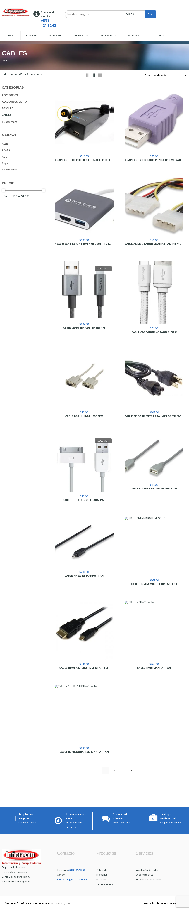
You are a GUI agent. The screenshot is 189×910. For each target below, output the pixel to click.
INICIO (11, 35)
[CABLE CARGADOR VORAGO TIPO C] (154, 292)
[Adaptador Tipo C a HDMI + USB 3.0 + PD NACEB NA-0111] (84, 206)
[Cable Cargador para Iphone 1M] (84, 290)
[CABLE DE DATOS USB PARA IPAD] (84, 462)
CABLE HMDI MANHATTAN (154, 668)
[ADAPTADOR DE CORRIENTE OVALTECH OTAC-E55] (84, 122)
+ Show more (9, 122)
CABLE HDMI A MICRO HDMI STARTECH (84, 668)
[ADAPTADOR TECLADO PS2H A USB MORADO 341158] (154, 122)
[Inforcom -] (16, 12)
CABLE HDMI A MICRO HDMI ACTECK (154, 584)
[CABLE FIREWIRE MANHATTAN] (84, 542)
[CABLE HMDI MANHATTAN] (154, 630)
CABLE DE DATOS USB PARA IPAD (84, 500)
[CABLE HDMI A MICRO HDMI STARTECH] (84, 630)
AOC (4, 156)
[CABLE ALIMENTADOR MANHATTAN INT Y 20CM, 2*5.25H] (154, 206)
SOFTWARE (79, 35)
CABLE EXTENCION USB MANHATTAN (154, 488)
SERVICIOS (31, 35)
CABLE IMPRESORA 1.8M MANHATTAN (84, 752)
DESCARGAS (134, 35)
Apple (5, 163)
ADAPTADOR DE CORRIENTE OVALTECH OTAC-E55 (87, 160)
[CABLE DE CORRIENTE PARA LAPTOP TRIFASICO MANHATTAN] (154, 378)
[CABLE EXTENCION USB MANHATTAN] (154, 456)
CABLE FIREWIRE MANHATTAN (84, 576)
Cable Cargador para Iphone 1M (84, 328)
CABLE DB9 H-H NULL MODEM (84, 416)
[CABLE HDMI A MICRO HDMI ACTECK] (154, 546)
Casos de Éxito (107, 35)
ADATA (6, 150)
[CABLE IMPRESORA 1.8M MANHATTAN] (84, 714)
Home (5, 60)
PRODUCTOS (55, 35)
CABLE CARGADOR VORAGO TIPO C (154, 332)
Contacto (158, 35)
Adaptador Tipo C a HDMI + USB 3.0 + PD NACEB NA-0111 (91, 244)
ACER (5, 143)
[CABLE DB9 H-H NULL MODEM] (84, 378)
